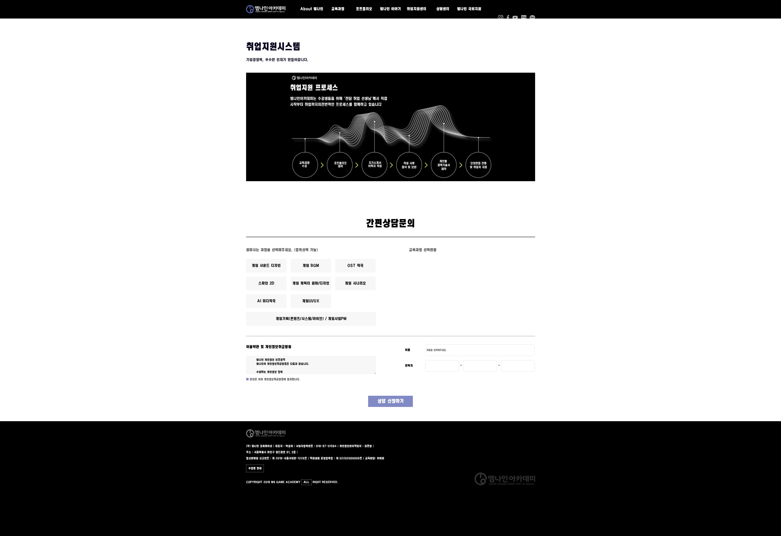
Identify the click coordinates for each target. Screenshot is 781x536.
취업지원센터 (416, 9)
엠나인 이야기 (390, 9)
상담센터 (442, 9)
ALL (306, 482)
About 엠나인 (311, 9)
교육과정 (337, 9)
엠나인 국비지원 (469, 9)
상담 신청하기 (390, 401)
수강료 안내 (255, 468)
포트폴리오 (364, 9)
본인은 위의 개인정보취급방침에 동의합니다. (274, 379)
